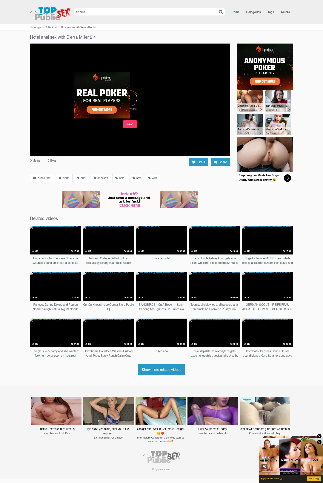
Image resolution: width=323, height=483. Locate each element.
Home (235, 12)
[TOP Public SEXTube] (50, 12)
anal (83, 178)
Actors (285, 12)
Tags (270, 12)
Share (222, 161)
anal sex (102, 178)
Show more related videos (161, 369)
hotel (121, 178)
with (154, 178)
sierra (66, 178)
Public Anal (51, 27)
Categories (253, 12)
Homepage (35, 27)
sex (138, 178)
